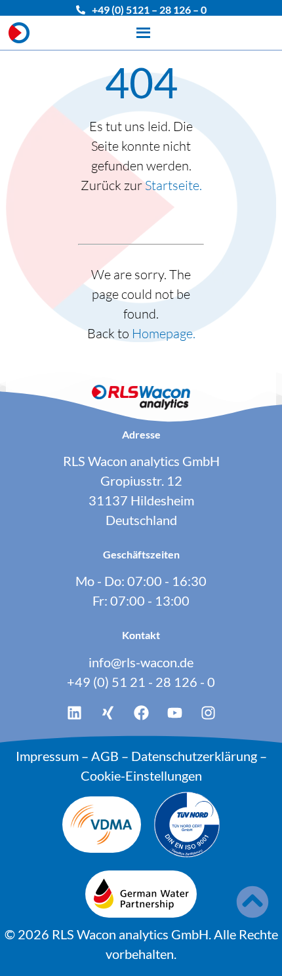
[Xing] (107, 713)
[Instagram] (208, 713)
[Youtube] (174, 713)
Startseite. (173, 185)
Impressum (47, 756)
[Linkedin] (74, 713)
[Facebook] (141, 713)
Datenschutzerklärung (194, 756)
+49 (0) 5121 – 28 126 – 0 (149, 9)
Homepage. (163, 333)
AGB (105, 756)
